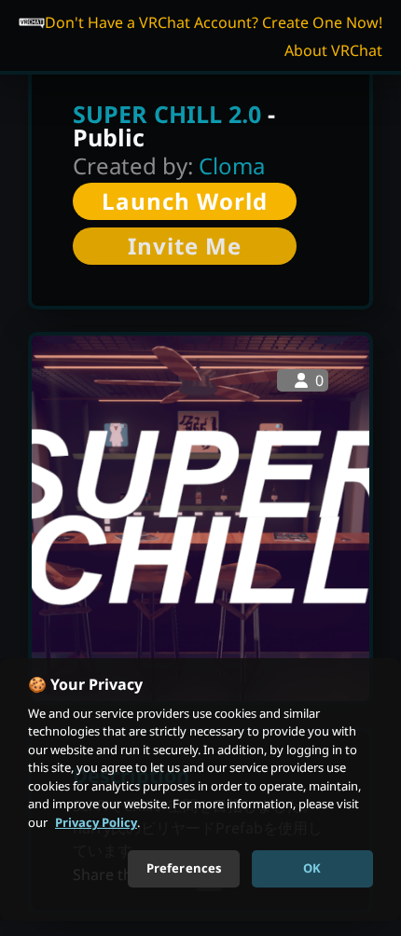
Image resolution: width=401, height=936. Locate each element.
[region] (200, 789)
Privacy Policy (96, 822)
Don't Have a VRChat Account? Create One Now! (213, 22)
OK (312, 868)
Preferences (183, 868)
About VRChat (333, 50)
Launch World (185, 201)
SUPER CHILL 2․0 (167, 114)
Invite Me (185, 245)
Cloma (232, 165)
